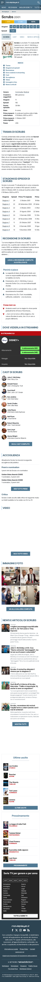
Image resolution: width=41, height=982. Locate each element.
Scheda (6, 37)
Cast (15, 37)
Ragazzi (23, 899)
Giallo (5, 911)
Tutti (12, 31)
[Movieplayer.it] (12, 2)
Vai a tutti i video (20, 554)
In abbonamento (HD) (30, 352)
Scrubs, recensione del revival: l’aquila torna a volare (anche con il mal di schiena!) (24, 707)
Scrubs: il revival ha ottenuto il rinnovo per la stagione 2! (22, 670)
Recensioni (12, 7)
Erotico (5, 904)
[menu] (2, 2)
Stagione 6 (6, 219)
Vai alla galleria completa (20, 609)
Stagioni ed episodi (13, 68)
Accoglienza (10, 77)
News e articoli (11, 84)
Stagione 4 (6, 211)
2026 (10, 880)
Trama (8, 65)
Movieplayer (5, 11)
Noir (22, 895)
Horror (23, 886)
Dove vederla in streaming (15, 73)
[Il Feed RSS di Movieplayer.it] (28, 930)
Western (24, 911)
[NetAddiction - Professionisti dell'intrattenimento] (25, 962)
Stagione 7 (6, 222)
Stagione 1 (5, 200)
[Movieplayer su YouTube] (24, 930)
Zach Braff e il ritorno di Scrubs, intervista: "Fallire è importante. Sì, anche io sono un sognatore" (24, 686)
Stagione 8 (6, 226)
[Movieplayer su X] (17, 930)
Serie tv (14, 11)
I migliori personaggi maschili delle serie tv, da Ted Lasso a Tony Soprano (24, 629)
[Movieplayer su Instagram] (20, 930)
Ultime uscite (20, 808)
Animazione (6, 884)
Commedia (19, 92)
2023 (25, 880)
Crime (5, 897)
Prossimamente (20, 865)
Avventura (6, 888)
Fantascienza (7, 906)
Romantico (24, 902)
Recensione (10, 70)
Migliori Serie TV (25, 7)
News (4, 7)
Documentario (7, 899)
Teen (22, 906)
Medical (26, 92)
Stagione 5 (6, 215)
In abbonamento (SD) (30, 348)
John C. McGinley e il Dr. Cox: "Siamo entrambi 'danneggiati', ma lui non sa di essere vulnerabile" (24, 650)
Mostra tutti (20, 724)
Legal (23, 888)
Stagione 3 (6, 208)
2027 (5, 880)
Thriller (23, 908)
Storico (23, 904)
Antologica (6, 886)
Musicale (24, 893)
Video (22, 37)
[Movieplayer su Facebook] (13, 930)
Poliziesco (24, 897)
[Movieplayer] (20, 926)
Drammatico (7, 902)
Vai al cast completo (20, 444)
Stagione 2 (6, 204)
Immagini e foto (11, 82)
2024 (20, 880)
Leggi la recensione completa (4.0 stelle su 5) (20, 261)
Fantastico (6, 908)
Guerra (23, 884)
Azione (5, 891)
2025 (15, 880)
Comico (5, 893)
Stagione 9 (6, 230)
